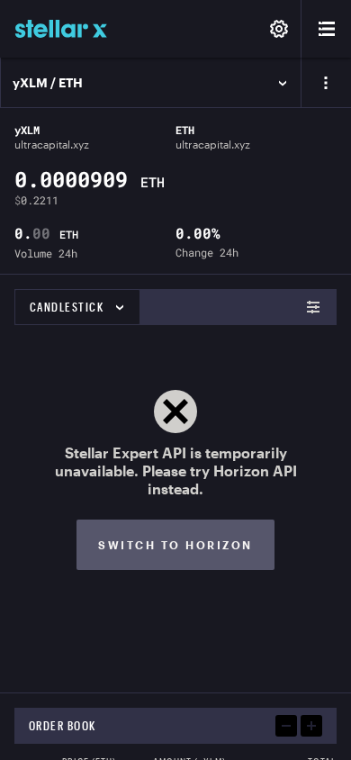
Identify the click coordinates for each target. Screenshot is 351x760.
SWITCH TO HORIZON (175, 544)
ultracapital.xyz (51, 144)
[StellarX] (61, 29)
